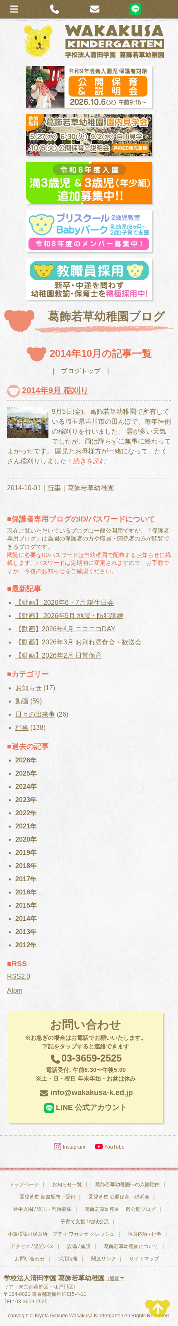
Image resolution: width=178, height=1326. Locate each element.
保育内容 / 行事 (144, 1234)
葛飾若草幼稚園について (131, 1246)
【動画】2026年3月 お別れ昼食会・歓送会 (78, 642)
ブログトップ (81, 371)
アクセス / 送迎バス (32, 1246)
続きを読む (89, 461)
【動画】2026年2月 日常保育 (58, 655)
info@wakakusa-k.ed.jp (92, 1092)
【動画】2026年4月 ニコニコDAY (65, 628)
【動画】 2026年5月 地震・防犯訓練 (69, 615)
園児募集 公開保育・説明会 (119, 1197)
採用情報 (68, 1259)
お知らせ (28, 687)
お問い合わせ (30, 1259)
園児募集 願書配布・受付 (47, 1197)
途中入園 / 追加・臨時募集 (42, 1209)
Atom (14, 990)
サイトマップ (144, 1259)
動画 (22, 701)
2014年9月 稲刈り (55, 390)
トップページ (24, 1184)
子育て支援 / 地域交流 (84, 1222)
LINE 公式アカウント (91, 1107)
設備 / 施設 (79, 1246)
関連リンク (103, 1259)
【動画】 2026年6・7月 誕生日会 (64, 602)
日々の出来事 (35, 714)
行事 (54, 487)
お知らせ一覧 (67, 1184)
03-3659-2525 (86, 1067)
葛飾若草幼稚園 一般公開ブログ (120, 1209)
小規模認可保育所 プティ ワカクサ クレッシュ (61, 1234)
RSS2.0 (18, 976)
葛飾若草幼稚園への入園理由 (127, 1184)
